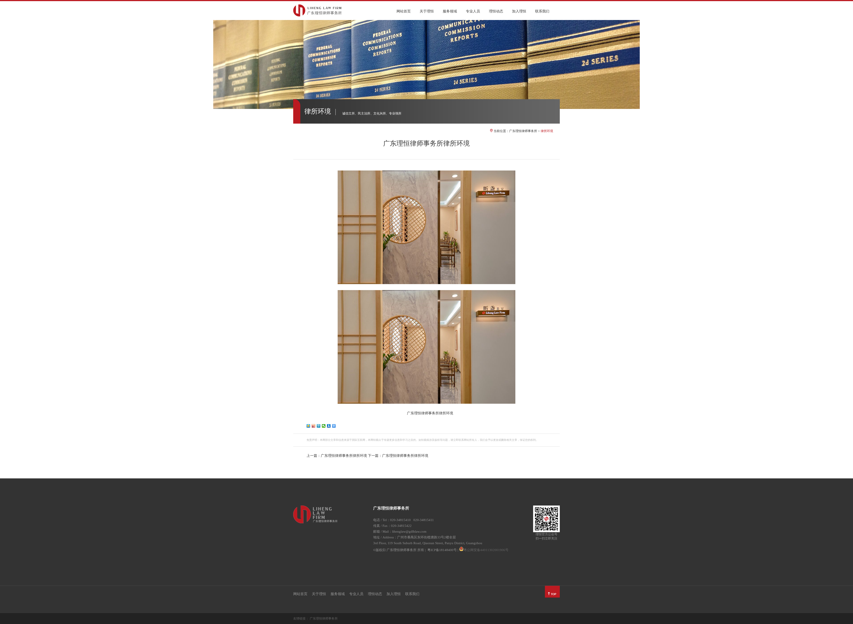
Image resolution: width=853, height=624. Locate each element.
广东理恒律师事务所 (523, 131)
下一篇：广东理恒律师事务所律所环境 (398, 455)
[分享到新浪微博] (313, 426)
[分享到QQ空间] (308, 426)
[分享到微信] (324, 426)
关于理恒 (427, 11)
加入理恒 (519, 11)
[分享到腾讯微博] (319, 426)
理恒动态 (496, 11)
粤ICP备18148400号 (442, 550)
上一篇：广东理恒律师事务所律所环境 (337, 455)
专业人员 (473, 11)
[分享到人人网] (329, 426)
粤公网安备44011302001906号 (486, 550)
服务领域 (450, 11)
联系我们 (542, 11)
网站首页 (404, 11)
